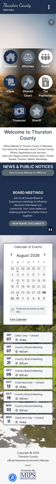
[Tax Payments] (46, 88)
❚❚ (50, 229)
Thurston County (17, 5)
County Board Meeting (28, 347)
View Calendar (18, 319)
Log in (28, 465)
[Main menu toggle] (49, 7)
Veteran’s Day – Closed (29, 418)
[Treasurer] (19, 115)
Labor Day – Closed (27, 335)
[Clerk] (11, 86)
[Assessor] (11, 60)
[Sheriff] (37, 115)
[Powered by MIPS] (28, 475)
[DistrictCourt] (28, 88)
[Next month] (45, 254)
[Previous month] (11, 254)
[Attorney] (28, 60)
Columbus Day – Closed (29, 382)
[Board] (46, 60)
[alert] (28, 310)
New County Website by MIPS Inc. (28, 172)
